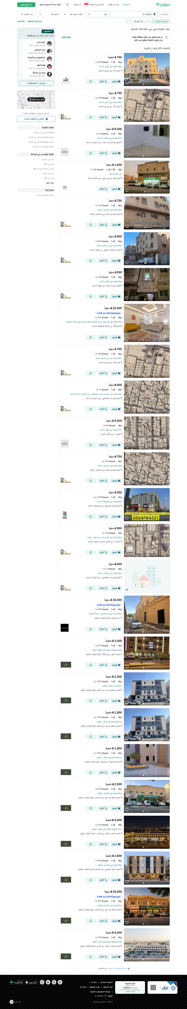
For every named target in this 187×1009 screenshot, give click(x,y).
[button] (164, 14)
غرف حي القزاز (49, 164)
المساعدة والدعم (106, 982)
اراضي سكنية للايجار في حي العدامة (41, 142)
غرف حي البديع (48, 173)
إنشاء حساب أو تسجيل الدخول (50, 4)
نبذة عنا (94, 982)
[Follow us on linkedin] (48, 984)
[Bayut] (162, 5)
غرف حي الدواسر (48, 159)
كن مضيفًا (77, 4)
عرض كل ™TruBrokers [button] (36, 83)
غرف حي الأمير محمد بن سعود (43, 169)
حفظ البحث (21, 21)
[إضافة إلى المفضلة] (127, 83)
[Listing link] (114, 69)
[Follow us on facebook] (60, 984)
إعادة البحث (66, 37)
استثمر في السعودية (94, 4)
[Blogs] (127, 4)
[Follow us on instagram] (42, 984)
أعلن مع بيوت (108, 987)
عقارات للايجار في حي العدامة (43, 147)
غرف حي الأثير (49, 178)
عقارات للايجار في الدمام (45, 195)
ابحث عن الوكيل (113, 4)
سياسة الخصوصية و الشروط (100, 991)
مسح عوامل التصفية (35, 21)
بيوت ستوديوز (94, 987)
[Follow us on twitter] (54, 984)
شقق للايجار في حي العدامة (44, 133)
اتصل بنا (83, 987)
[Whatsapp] (90, 81)
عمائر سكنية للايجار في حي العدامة (41, 137)
